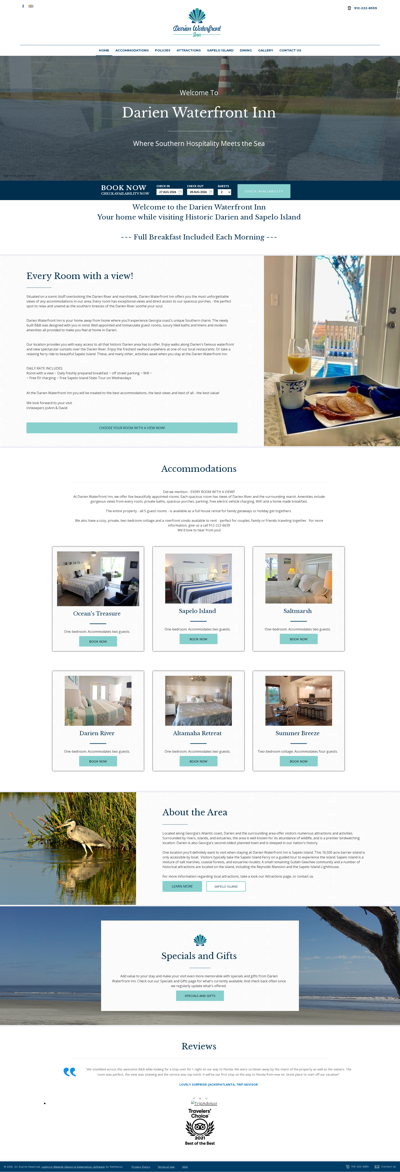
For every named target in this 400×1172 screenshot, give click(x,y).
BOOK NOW (98, 641)
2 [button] (200, 1099)
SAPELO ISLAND (226, 886)
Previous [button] (47, 1082)
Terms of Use (166, 1166)
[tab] (194, 1099)
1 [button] (194, 1099)
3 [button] (206, 1099)
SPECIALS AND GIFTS (200, 996)
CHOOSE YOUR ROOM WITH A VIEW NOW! (132, 428)
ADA (185, 1166)
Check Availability (264, 191)
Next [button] (352, 1082)
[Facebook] (23, 6)
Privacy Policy (141, 1166)
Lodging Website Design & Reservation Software (73, 1166)
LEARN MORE (182, 886)
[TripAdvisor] (31, 6)
